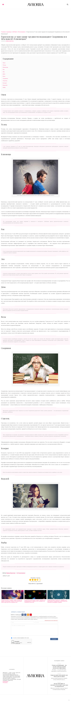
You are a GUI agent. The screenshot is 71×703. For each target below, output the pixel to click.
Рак (3, 69)
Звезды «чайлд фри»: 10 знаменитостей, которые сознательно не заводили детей (59, 685)
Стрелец (5, 80)
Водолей (5, 85)
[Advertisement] (35, 19)
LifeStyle (14, 32)
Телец (4, 65)
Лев (4, 71)
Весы (4, 76)
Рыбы (4, 87)
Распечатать (21, 573)
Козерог (5, 83)
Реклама (5, 682)
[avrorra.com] (35, 4)
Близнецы (5, 67)
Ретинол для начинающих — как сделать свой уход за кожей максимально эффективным (59, 667)
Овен (4, 62)
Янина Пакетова (10, 41)
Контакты (5, 681)
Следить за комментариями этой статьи (21, 637)
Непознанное (22, 32)
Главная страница (6, 32)
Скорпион (5, 78)
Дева (4, 74)
